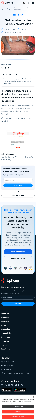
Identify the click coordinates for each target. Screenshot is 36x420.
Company (5, 341)
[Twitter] (6, 384)
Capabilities (6, 333)
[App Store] (7, 390)
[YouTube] (2, 384)
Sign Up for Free (18, 195)
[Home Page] (2, 9)
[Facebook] (12, 384)
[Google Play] (20, 390)
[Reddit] (22, 384)
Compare (5, 313)
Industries (5, 329)
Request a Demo (18, 258)
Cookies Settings (18, 406)
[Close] (34, 397)
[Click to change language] (28, 3)
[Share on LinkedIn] (5, 68)
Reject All (18, 412)
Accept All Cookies (18, 417)
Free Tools (5, 349)
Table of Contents (10, 75)
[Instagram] (9, 384)
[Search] (24, 3)
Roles (3, 325)
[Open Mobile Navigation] (33, 3)
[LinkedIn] (16, 384)
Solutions (5, 321)
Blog (8, 9)
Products (5, 317)
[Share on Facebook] (8, 68)
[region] (18, 407)
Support (4, 345)
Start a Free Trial (18, 252)
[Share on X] (2, 68)
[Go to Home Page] (7, 2)
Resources (5, 337)
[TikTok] (19, 384)
